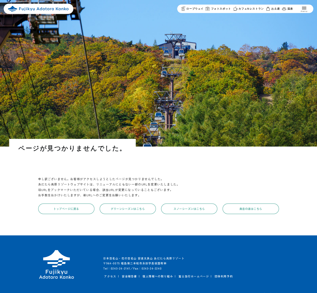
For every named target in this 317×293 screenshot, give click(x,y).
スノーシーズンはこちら (189, 209)
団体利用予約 (224, 276)
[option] (158, 73)
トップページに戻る (66, 209)
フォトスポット (221, 8)
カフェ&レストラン (251, 8)
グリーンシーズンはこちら (128, 209)
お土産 (275, 8)
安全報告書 (129, 276)
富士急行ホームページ (193, 276)
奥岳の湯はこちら (250, 209)
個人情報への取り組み (158, 276)
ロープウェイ (195, 8)
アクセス (110, 276)
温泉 (290, 8)
